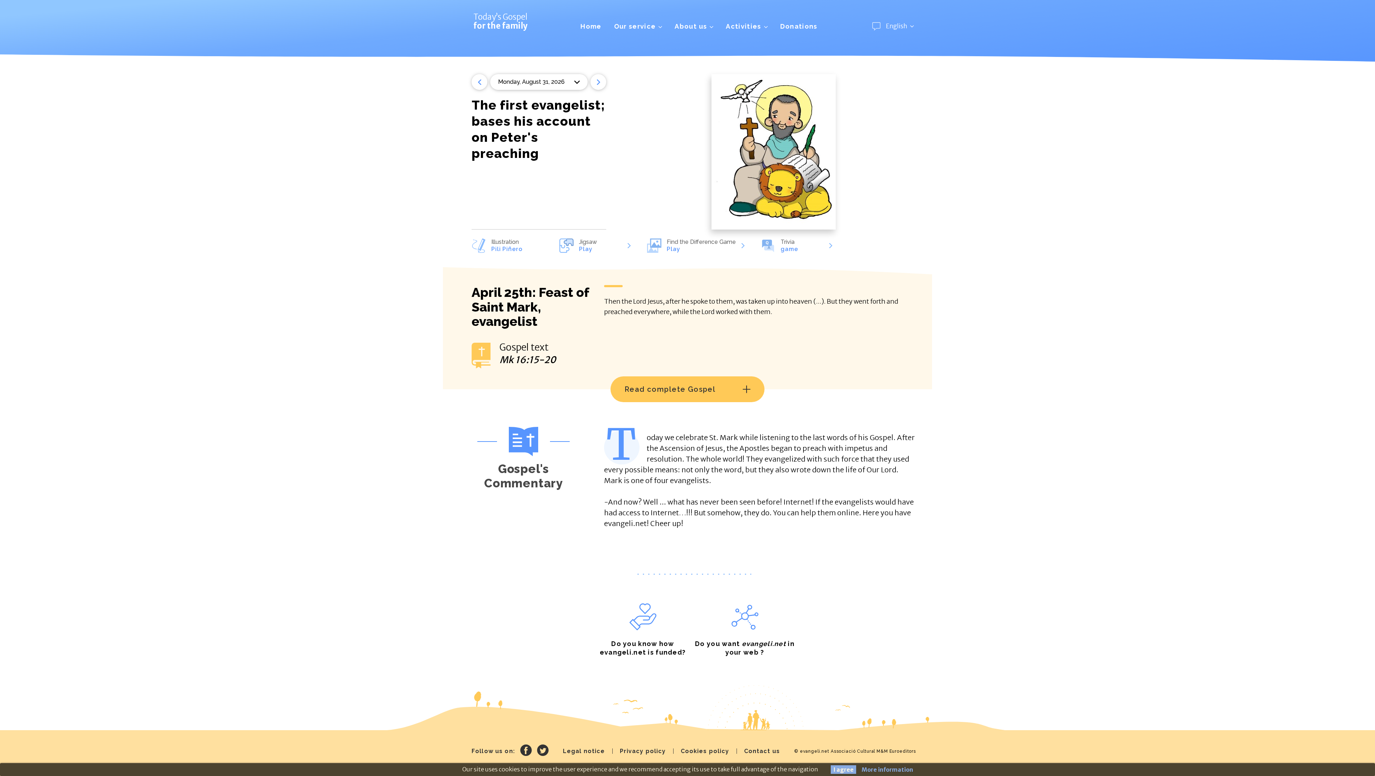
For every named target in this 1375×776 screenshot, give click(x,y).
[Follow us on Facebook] (526, 751)
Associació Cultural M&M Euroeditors (873, 751)
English (896, 26)
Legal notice (584, 751)
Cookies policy (705, 751)
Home (590, 26)
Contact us (762, 751)
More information (887, 769)
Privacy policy (643, 751)
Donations (798, 26)
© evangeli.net (811, 751)
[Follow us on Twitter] (543, 751)
